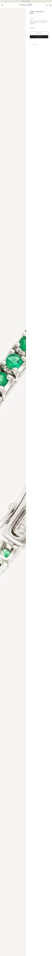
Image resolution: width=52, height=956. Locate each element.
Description (32, 18)
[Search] (46, 5)
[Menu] (2, 5)
